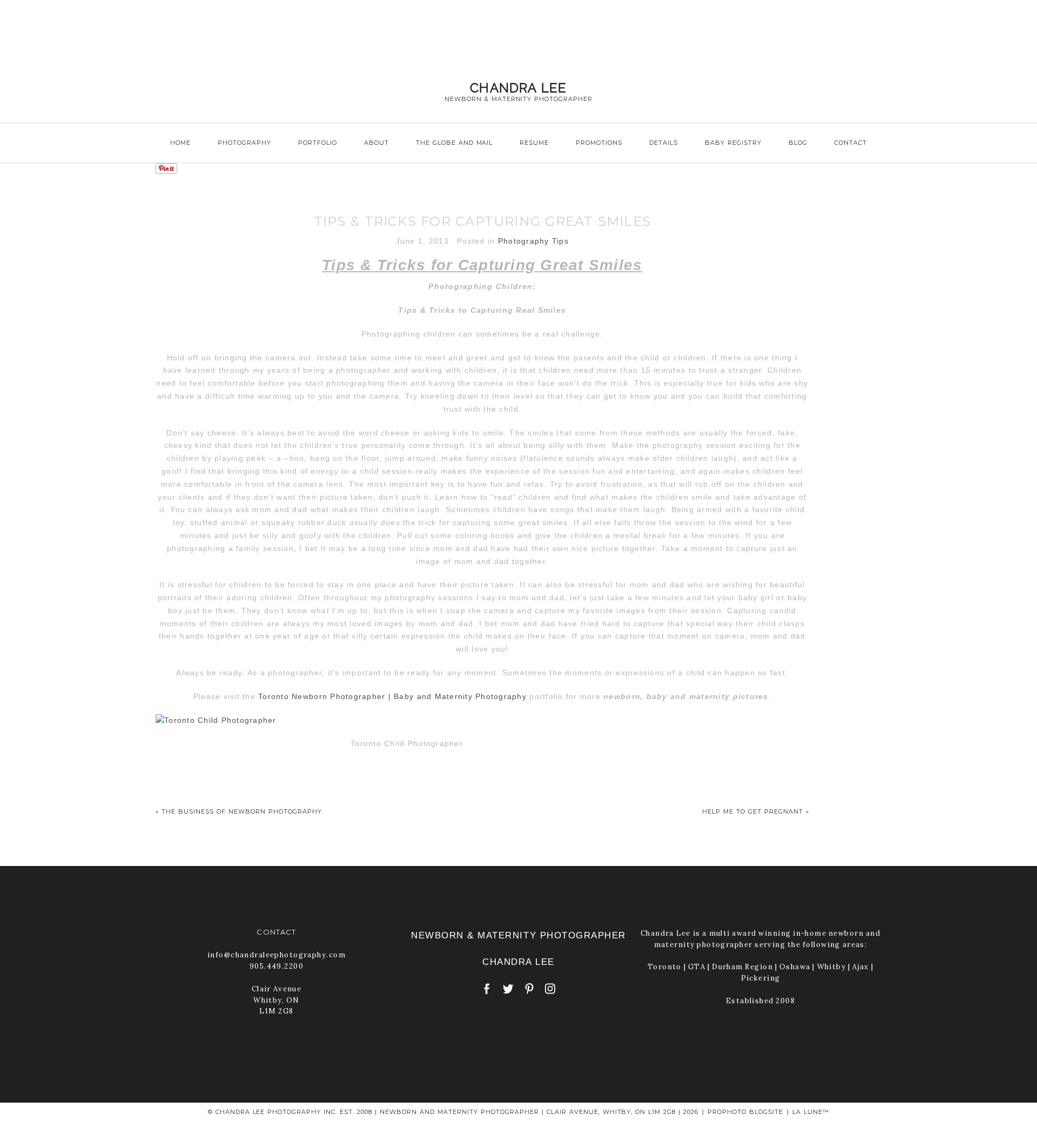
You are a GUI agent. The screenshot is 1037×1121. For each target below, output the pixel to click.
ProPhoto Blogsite (745, 1112)
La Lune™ (810, 1112)
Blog (798, 142)
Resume (534, 142)
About (376, 142)
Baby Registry (733, 142)
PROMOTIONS (599, 142)
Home (180, 142)
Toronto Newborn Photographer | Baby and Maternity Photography (392, 696)
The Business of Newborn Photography (241, 811)
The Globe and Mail (454, 142)
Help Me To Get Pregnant (752, 811)
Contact (850, 142)
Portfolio (317, 142)
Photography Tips (533, 241)
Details (663, 142)
